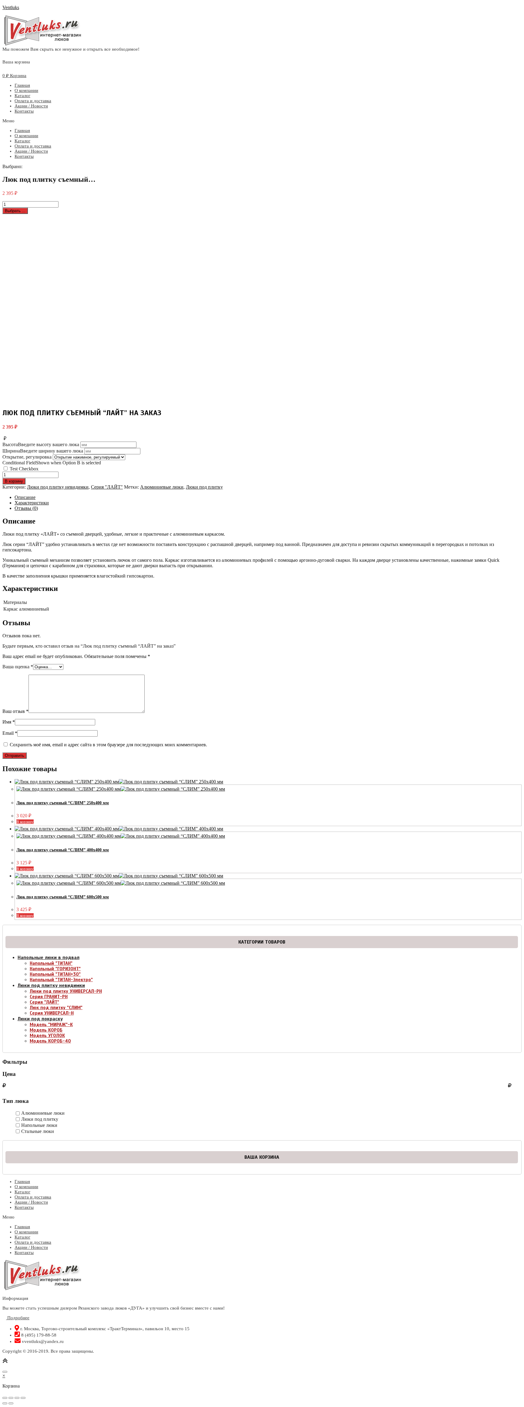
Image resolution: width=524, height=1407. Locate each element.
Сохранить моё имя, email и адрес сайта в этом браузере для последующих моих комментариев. (108, 744)
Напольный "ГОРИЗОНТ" (55, 968)
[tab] (268, 497)
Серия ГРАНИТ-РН (49, 996)
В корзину (14, 481)
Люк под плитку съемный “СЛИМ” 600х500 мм (62, 897)
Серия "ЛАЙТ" (107, 487)
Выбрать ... (15, 211)
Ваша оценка (17, 666)
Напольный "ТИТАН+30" (55, 974)
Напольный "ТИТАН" (51, 963)
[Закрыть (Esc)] (4, 1398)
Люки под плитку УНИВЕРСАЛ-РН (66, 991)
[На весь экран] (17, 1398)
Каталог (22, 95)
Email (9, 733)
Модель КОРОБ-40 (50, 1041)
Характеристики (32, 502)
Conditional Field (51, 462)
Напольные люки (39, 1125)
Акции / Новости (31, 105)
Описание (25, 497)
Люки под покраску (40, 1019)
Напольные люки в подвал (48, 957)
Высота (40, 444)
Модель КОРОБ (46, 1030)
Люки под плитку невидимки (58, 487)
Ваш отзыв (15, 711)
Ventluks (10, 7)
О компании (26, 90)
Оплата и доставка (33, 100)
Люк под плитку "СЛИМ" (56, 1007)
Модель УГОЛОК (47, 1035)
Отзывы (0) (26, 508)
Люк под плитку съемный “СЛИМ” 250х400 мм (62, 803)
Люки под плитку (204, 487)
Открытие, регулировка (27, 456)
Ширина (42, 450)
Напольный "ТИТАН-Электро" (61, 979)
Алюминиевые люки (161, 487)
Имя (8, 721)
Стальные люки (37, 1131)
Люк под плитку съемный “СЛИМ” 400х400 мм (62, 850)
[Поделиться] (10, 1398)
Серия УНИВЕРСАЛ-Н (52, 1013)
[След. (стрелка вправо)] (10, 1403)
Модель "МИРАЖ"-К (51, 1024)
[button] (262, 121)
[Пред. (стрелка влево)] (4, 1403)
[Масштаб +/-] (23, 1398)
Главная (22, 85)
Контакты (24, 111)
